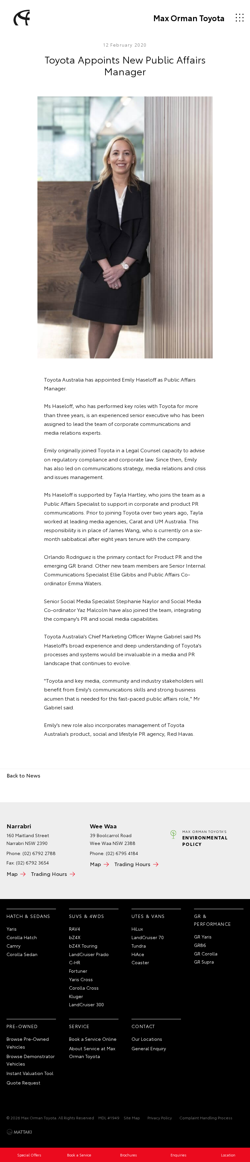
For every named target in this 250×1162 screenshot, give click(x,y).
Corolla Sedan (22, 954)
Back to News (23, 775)
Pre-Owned (22, 1026)
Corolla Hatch (22, 937)
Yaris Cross (81, 979)
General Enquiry (149, 1048)
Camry (14, 945)
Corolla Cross (84, 987)
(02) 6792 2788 (39, 853)
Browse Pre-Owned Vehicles (28, 1043)
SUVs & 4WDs (86, 916)
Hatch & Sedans (28, 916)
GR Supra (204, 961)
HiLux (137, 928)
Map (12, 873)
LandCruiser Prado (89, 954)
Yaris (12, 928)
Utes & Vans (148, 916)
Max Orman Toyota (189, 18)
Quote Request (23, 1082)
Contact (143, 1026)
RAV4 (74, 928)
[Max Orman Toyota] (20, 17)
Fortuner (78, 970)
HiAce (138, 954)
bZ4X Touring (83, 945)
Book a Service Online (93, 1039)
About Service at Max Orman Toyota (92, 1052)
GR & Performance (212, 920)
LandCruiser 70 (148, 937)
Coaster (140, 962)
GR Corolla (205, 953)
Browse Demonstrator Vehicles (31, 1060)
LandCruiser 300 (86, 1004)
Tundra (139, 945)
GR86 (200, 945)
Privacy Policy (159, 1117)
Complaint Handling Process (205, 1117)
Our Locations (147, 1039)
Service (79, 1026)
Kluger (76, 996)
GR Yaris (203, 936)
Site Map (132, 1117)
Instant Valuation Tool (30, 1073)
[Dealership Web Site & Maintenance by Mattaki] (19, 1132)
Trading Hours (49, 873)
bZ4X (74, 937)
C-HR (74, 962)
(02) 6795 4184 (122, 853)
